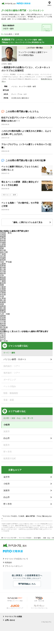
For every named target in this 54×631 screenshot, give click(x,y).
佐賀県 (3, 318)
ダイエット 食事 (10, 195)
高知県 (3, 312)
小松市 (3, 335)
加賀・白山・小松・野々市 (22, 418)
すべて (6, 353)
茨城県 (3, 258)
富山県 (3, 269)
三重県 (3, 281)
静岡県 (3, 279)
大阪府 (3, 287)
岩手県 (3, 239)
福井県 (3, 273)
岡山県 (3, 300)
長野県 (3, 266)
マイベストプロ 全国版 (13, 616)
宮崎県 (3, 325)
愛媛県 (3, 310)
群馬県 (3, 260)
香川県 (3, 308)
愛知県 (3, 277)
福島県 (3, 246)
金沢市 (6, 477)
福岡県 (3, 316)
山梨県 (3, 264)
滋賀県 (3, 291)
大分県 (3, 322)
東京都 (3, 250)
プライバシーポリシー (14, 566)
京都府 (3, 289)
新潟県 (3, 268)
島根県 (3, 302)
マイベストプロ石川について (16, 559)
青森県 (3, 237)
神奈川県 (4, 252)
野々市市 (7, 504)
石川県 (3, 271)
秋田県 (3, 241)
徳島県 (3, 306)
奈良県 (3, 295)
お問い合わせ (10, 620)
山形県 (3, 244)
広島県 (3, 298)
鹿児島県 (4, 327)
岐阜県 (3, 283)
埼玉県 (3, 256)
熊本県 (3, 324)
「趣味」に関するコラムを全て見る (27, 222)
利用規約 (8, 563)
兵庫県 (3, 293)
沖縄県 (3, 329)
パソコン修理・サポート (14, 359)
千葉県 (3, 254)
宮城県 (3, 242)
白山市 (3, 339)
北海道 (3, 235)
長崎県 (3, 320)
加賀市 (6, 490)
